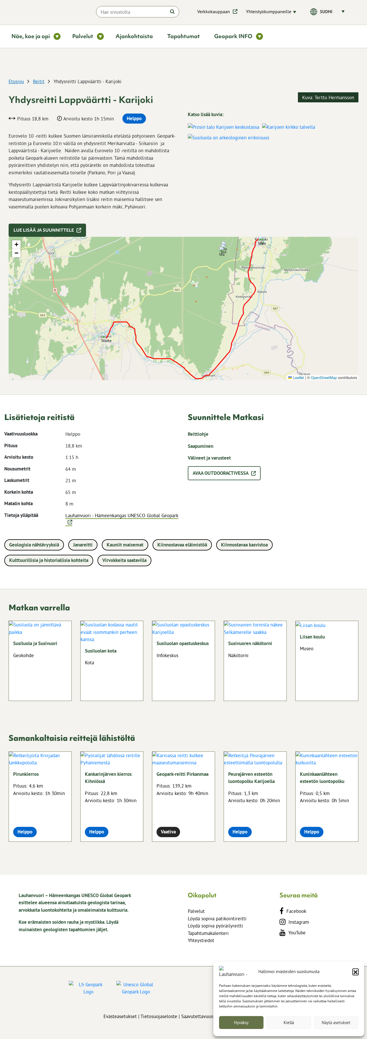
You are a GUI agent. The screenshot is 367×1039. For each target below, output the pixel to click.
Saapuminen (200, 446)
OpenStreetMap (324, 377)
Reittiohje (198, 434)
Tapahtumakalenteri (208, 933)
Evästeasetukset (120, 1016)
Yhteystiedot (201, 940)
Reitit (38, 81)
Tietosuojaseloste (158, 1016)
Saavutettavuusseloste (204, 1016)
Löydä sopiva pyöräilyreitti (215, 926)
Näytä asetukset (336, 1022)
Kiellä (289, 1022)
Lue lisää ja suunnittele (43, 230)
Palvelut (196, 911)
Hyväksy (241, 1022)
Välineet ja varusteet (209, 458)
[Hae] (172, 11)
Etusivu (16, 81)
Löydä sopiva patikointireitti (217, 918)
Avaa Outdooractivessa (221, 473)
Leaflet (298, 377)
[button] (355, 971)
